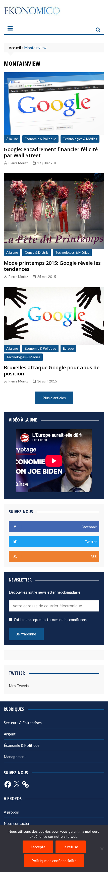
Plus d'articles (54, 398)
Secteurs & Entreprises (23, 722)
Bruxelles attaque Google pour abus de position (51, 370)
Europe (68, 348)
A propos (11, 812)
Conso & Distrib (36, 252)
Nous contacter (17, 823)
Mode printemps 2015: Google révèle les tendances (52, 266)
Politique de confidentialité (54, 860)
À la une (12, 139)
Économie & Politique (40, 139)
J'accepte (37, 847)
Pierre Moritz (18, 163)
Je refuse (70, 847)
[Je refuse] (101, 848)
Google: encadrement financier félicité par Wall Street (51, 152)
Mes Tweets (19, 685)
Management (15, 756)
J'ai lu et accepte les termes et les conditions (50, 619)
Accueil (15, 47)
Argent (10, 734)
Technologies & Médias (80, 139)
